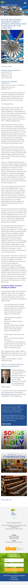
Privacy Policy (14, 579)
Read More (6, 424)
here (20, 100)
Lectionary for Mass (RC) (9, 81)
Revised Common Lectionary (11, 70)
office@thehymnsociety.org (10, 394)
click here (17, 383)
